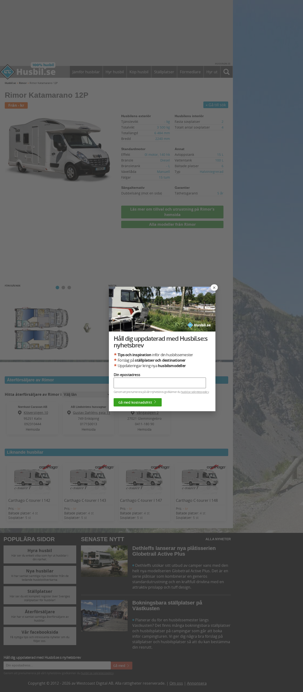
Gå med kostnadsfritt (135, 402)
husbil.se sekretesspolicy (195, 392)
